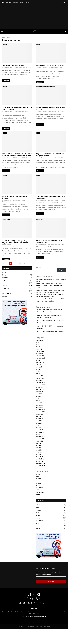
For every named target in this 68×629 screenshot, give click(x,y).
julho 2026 (39, 342)
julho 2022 (39, 448)
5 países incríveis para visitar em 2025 (15, 65)
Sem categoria (6, 293)
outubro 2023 (39, 414)
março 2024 (39, 403)
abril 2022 (39, 454)
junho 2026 (39, 344)
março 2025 (39, 376)
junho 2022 (39, 450)
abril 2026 (39, 347)
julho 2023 (39, 421)
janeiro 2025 (39, 380)
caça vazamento (42, 320)
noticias (43, 86)
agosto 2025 (39, 364)
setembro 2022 (40, 443)
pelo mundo (48, 86)
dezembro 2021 (40, 463)
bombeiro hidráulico (43, 309)
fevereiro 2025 (40, 378)
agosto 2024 (39, 391)
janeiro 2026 (39, 353)
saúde (4, 219)
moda (3, 280)
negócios (38, 86)
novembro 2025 (40, 358)
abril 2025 (39, 373)
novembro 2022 (40, 439)
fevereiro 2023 (40, 432)
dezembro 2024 (40, 382)
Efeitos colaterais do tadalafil (56, 331)
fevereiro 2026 (40, 351)
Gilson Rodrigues (8, 67)
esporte (4, 272)
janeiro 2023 (39, 434)
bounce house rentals (43, 315)
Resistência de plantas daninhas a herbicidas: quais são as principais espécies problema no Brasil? (49, 286)
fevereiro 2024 (40, 405)
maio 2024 (39, 398)
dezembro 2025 (40, 356)
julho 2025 (39, 367)
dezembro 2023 (40, 409)
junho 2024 (39, 396)
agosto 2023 (39, 418)
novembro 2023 (40, 412)
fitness (4, 275)
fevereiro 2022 (40, 459)
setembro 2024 (40, 389)
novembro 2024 (40, 385)
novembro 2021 (40, 465)
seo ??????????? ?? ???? (45, 326)
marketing (5, 277)
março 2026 (39, 349)
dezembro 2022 (40, 436)
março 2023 (39, 430)
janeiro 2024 (39, 407)
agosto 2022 (39, 445)
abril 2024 (39, 400)
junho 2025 (39, 369)
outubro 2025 (39, 360)
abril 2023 (39, 427)
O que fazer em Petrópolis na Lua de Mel (50, 65)
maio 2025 (39, 371)
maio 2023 (39, 425)
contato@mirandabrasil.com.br (38, 616)
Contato (28, 2)
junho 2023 (39, 423)
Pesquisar (38, 267)
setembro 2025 (40, 362)
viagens (4, 44)
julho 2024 (39, 394)
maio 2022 (39, 452)
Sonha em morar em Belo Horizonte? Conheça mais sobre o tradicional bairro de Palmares (16, 242)
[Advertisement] (34, 17)
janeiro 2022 (39, 461)
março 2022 (39, 456)
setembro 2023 (40, 416)
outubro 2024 (39, 387)
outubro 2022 (39, 441)
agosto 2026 (39, 340)
